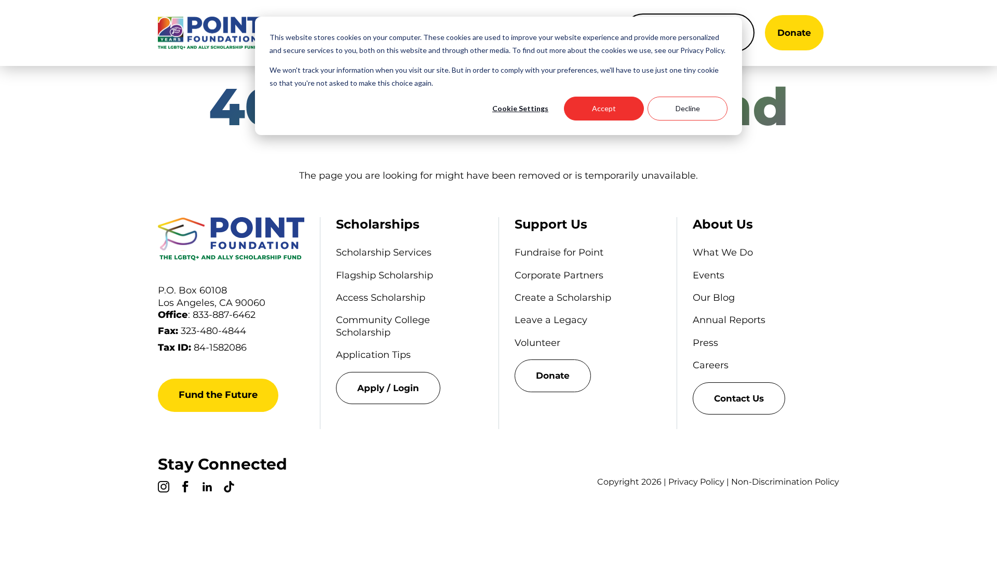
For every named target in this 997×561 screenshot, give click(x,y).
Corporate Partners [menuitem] (559, 275)
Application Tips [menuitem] (373, 354)
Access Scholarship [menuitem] (380, 297)
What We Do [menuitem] (723, 252)
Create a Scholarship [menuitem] (563, 297)
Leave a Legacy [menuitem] (551, 320)
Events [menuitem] (708, 275)
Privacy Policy (696, 482)
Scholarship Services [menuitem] (384, 252)
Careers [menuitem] (711, 365)
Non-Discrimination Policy (785, 482)
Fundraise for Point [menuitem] (559, 252)
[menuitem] (409, 388)
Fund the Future (218, 394)
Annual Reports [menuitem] (729, 320)
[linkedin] (207, 488)
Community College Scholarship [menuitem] (383, 326)
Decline (688, 108)
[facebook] (185, 488)
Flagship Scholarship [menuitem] (384, 275)
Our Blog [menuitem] (714, 297)
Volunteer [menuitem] (537, 343)
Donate (794, 33)
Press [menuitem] (705, 343)
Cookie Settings (520, 108)
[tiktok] (229, 488)
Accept (604, 108)
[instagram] (163, 488)
